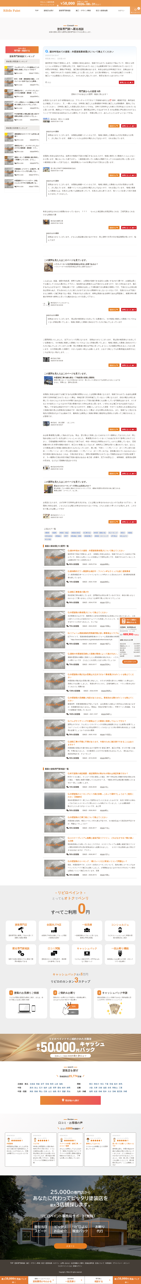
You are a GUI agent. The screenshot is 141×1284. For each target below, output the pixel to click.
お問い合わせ (65, 1263)
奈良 (109, 1087)
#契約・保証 (64, 533)
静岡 (68, 1087)
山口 (50, 1091)
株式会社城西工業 (57, 221)
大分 (109, 1091)
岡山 (41, 1091)
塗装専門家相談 (64, 10)
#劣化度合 (48, 536)
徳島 (54, 1091)
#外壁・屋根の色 (100, 533)
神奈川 (96, 1084)
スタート (70, 1246)
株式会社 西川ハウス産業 (60, 119)
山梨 (50, 1087)
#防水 (123, 533)
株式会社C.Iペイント (58, 515)
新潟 (31, 1087)
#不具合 (114, 536)
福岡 (91, 1091)
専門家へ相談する (22, 49)
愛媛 (64, 1091)
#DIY (66, 536)
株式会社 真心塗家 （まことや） (63, 422)
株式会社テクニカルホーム (60, 303)
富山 (36, 1087)
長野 (54, 1087)
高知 (68, 1091)
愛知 (59, 1087)
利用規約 (108, 1263)
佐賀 (95, 1091)
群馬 (120, 1084)
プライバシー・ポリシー (121, 1263)
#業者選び (88, 536)
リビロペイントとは (65, 1266)
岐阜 (64, 1087)
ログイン (56, 1263)
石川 (41, 1087)
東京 (91, 1084)
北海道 (32, 1084)
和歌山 (115, 1087)
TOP (36, 10)
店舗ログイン (77, 1266)
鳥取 (31, 1091)
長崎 (100, 1091)
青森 (38, 1084)
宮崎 (114, 1091)
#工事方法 (87, 533)
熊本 (105, 1091)
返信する (113, 126)
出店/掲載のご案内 (77, 1263)
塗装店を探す (49, 10)
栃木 (116, 1084)
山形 (56, 1084)
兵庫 (95, 1087)
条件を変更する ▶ (130, 662)
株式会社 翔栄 (55, 358)
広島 (45, 1091)
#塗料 (54, 533)
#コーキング (113, 533)
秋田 (52, 1084)
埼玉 (102, 1084)
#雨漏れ (58, 536)
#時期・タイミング (101, 536)
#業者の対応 (76, 533)
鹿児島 (119, 1091)
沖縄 (125, 1091)
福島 (61, 1084)
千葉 (106, 1084)
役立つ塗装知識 (102, 10)
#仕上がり (123, 536)
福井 (45, 1087)
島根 (36, 1091)
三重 (120, 1087)
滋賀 (105, 1087)
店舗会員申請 (89, 1263)
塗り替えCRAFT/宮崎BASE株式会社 (63, 168)
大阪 (91, 1087)
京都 (100, 1087)
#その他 (48, 539)
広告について (99, 1263)
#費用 (47, 533)
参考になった (126, 82)
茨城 (111, 1084)
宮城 (47, 1084)
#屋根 (130, 533)
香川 (59, 1091)
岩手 (42, 1084)
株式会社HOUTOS (57, 467)
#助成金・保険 (76, 536)
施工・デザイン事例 (83, 10)
